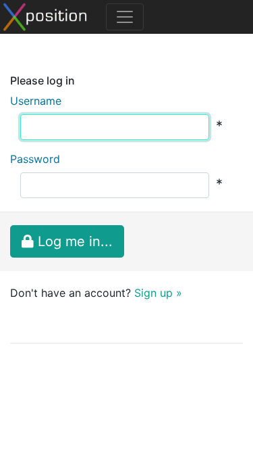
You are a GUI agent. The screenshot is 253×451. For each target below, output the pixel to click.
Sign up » (158, 293)
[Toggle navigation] (125, 16)
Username (35, 101)
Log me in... (73, 241)
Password (35, 159)
